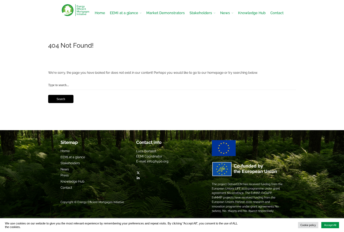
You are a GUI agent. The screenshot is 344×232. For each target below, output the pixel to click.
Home (100, 13)
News (225, 13)
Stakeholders (201, 13)
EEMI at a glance (124, 13)
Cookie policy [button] (308, 225)
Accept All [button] (330, 225)
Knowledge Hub (252, 13)
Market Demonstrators (165, 13)
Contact (276, 13)
